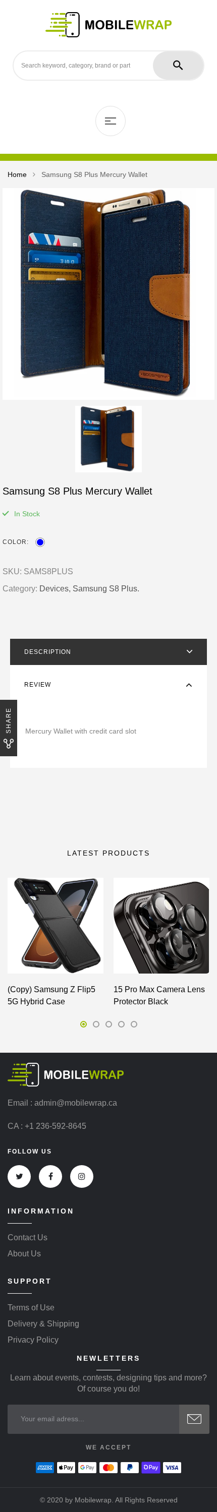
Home (17, 174)
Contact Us (27, 1238)
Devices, (55, 588)
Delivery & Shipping (43, 1324)
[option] (108, 294)
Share (8, 720)
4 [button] (121, 1024)
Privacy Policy (33, 1340)
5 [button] (134, 1024)
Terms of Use (31, 1308)
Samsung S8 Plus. (106, 588)
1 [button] (83, 1024)
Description (47, 651)
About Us (24, 1254)
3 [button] (108, 1024)
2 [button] (96, 1024)
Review (37, 684)
